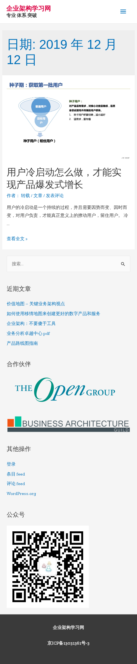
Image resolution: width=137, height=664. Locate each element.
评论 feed (16, 483)
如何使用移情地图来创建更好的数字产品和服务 (53, 313)
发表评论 (55, 195)
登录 (11, 464)
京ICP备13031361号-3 (68, 643)
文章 (37, 195)
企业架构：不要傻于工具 (31, 323)
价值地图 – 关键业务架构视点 (36, 303)
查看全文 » (17, 238)
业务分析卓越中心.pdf (28, 333)
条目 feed (16, 474)
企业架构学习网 (28, 8)
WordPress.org (21, 493)
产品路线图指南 (22, 343)
